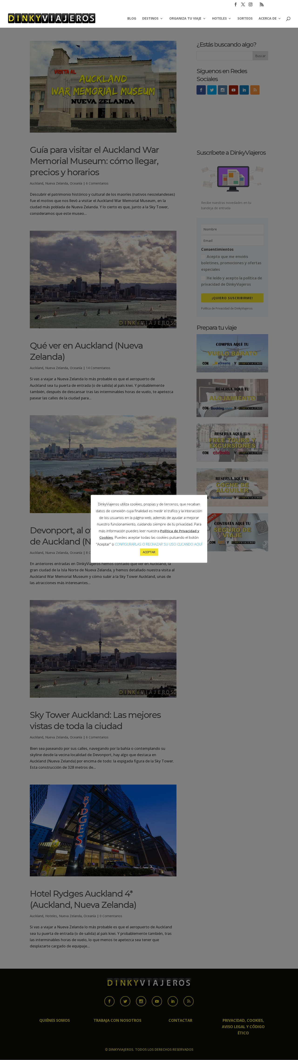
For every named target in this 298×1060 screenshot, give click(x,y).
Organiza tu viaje (185, 19)
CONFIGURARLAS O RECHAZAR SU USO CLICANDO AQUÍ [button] (158, 544)
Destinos (150, 19)
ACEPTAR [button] (149, 552)
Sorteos (245, 19)
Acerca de (268, 19)
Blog (131, 19)
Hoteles (219, 19)
